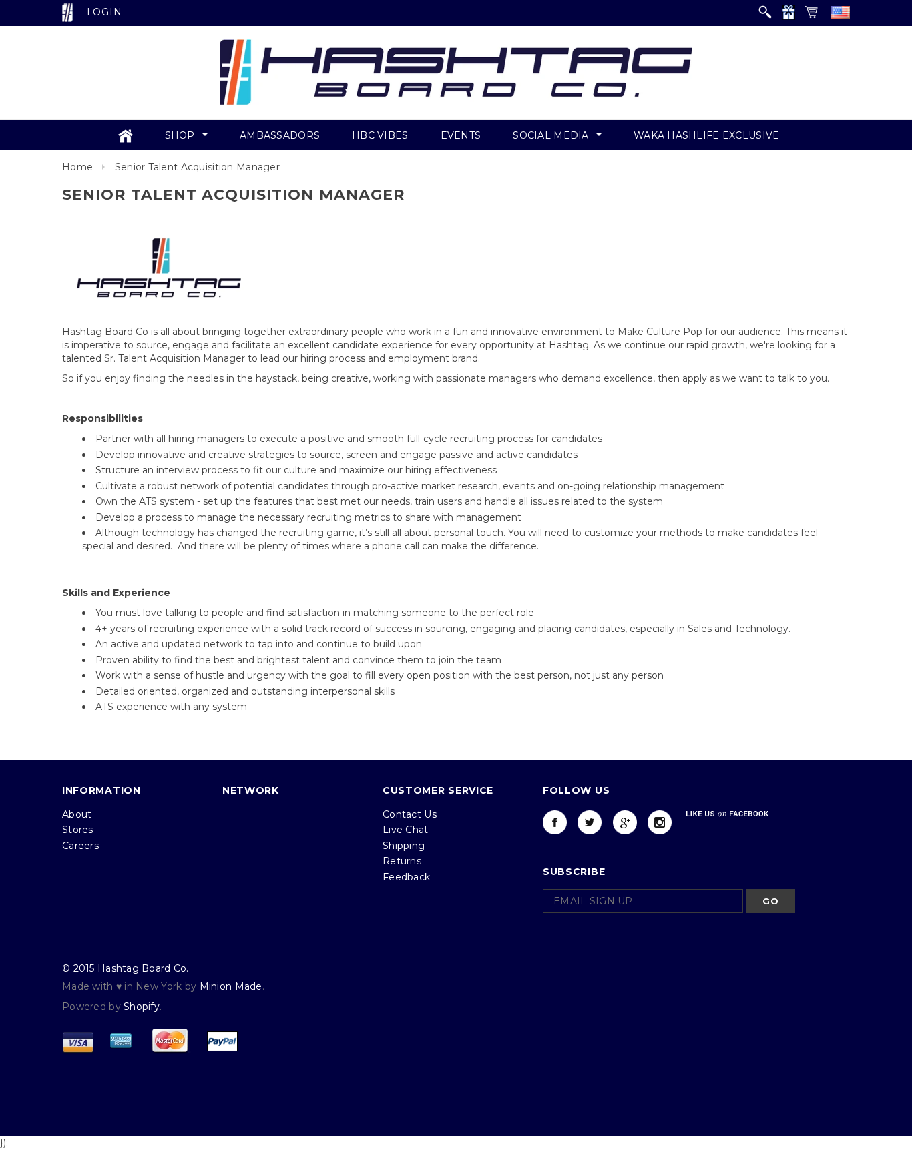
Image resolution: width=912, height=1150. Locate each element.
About (76, 814)
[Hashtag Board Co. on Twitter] (590, 822)
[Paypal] (222, 1041)
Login (104, 12)
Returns (402, 861)
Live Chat (406, 830)
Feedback (406, 877)
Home (77, 167)
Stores (77, 830)
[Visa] (78, 1041)
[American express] (121, 1041)
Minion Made (231, 986)
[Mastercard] (169, 1041)
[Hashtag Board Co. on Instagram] (660, 822)
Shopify (142, 1006)
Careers (80, 846)
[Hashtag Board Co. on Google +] (625, 822)
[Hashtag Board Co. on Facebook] (555, 822)
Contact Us (410, 814)
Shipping (404, 846)
